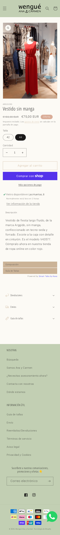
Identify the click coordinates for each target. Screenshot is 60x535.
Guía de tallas (15, 414)
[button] (4, 8)
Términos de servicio (19, 438)
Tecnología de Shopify (42, 529)
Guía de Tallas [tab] (12, 271)
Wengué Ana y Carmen (24, 529)
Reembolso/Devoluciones (22, 430)
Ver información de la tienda (23, 203)
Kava (55, 276)
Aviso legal (13, 446)
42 (8, 137)
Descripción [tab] (11, 212)
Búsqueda (12, 359)
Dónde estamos (16, 392)
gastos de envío (31, 122)
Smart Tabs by (46, 276)
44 (20, 137)
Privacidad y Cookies (19, 454)
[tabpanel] (30, 239)
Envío (10, 422)
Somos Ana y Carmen (19, 367)
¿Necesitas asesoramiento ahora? (27, 375)
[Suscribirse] (49, 481)
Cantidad (8, 145)
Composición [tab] (12, 264)
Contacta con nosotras (20, 383)
